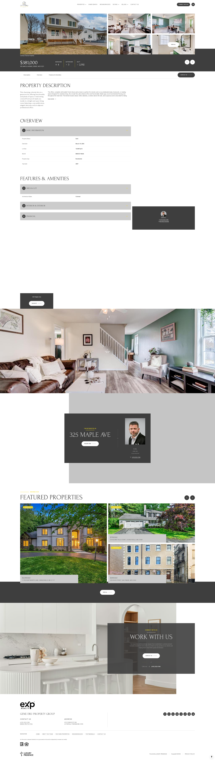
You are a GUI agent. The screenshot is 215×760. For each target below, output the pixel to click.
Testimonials (90, 734)
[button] (186, 75)
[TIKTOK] (185, 714)
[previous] (186, 497)
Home (38, 734)
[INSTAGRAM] (169, 714)
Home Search (93, 4)
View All (173, 44)
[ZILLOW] (193, 714)
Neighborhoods (105, 4)
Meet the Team (47, 734)
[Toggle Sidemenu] (193, 4)
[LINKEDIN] (173, 714)
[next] (192, 497)
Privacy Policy (190, 754)
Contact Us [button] (101, 734)
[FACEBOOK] (165, 714)
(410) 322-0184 (164, 219)
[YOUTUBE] (177, 714)
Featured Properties (62, 734)
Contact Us (135, 4)
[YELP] (181, 714)
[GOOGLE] (189, 714)
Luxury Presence (161, 754)
